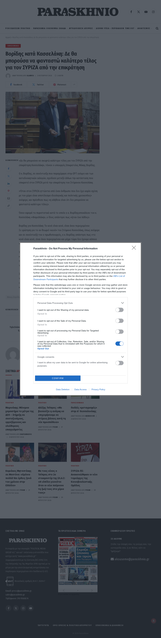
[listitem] (80, 303)
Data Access (80, 389)
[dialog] (80, 319)
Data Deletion (62, 389)
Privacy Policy (98, 389)
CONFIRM (58, 378)
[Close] (135, 249)
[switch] (119, 310)
